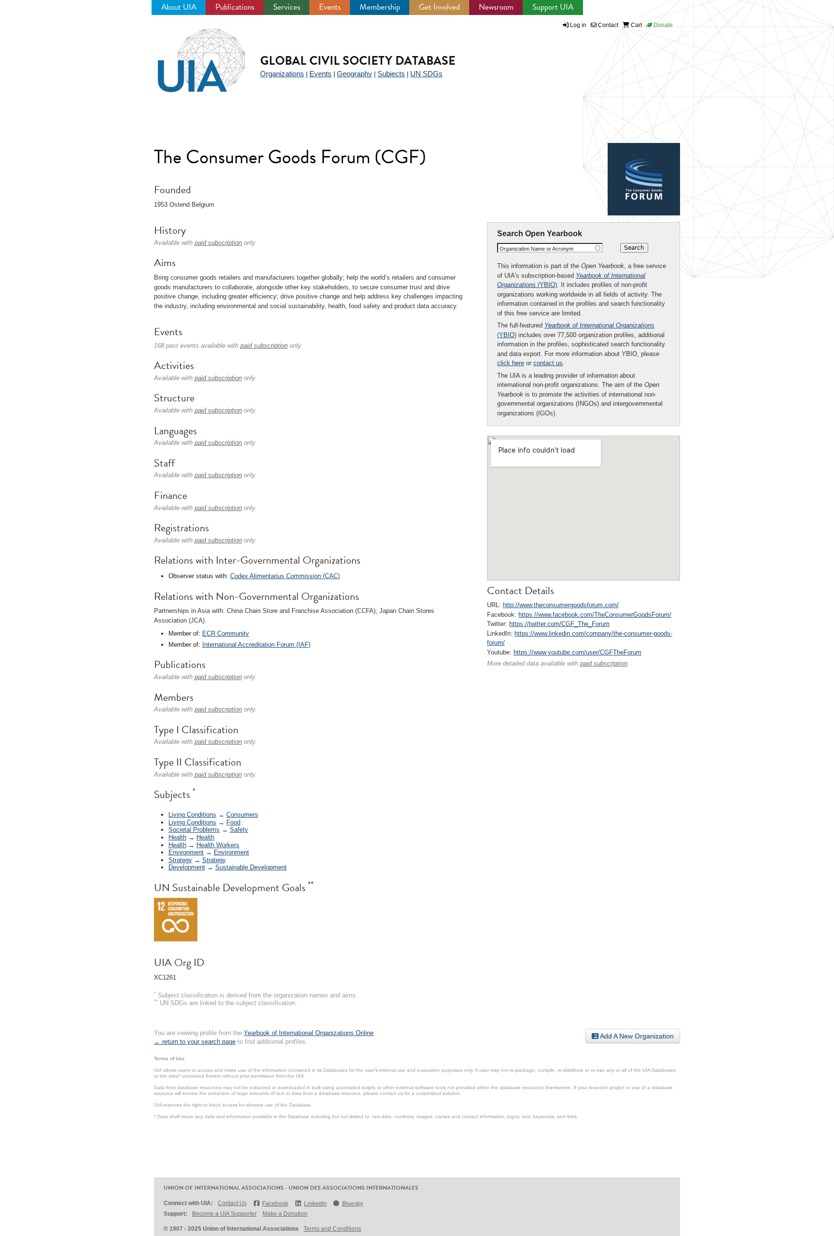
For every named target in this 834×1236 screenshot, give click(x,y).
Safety (239, 829)
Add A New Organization (636, 1036)
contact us (548, 363)
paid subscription (603, 663)
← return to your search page (195, 1041)
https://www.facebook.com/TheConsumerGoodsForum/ (594, 614)
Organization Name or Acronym (536, 249)
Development (186, 867)
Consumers (242, 814)
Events (330, 7)
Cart (635, 25)
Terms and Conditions (332, 1228)
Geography (354, 74)
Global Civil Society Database (358, 61)
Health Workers (217, 845)
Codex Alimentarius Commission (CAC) (285, 576)
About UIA (178, 7)
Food (233, 822)
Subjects (391, 74)
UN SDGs (426, 74)
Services (286, 7)
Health (177, 837)
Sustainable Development (251, 867)
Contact (607, 25)
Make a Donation (285, 1213)
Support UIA (552, 7)
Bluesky (352, 1203)
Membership (380, 7)
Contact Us (232, 1203)
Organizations (282, 74)
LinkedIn (315, 1203)
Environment (186, 852)
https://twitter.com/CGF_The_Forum (559, 623)
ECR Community (225, 633)
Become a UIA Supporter (224, 1213)
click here (510, 363)
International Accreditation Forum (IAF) (256, 644)
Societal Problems (194, 829)
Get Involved (439, 7)
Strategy (180, 860)
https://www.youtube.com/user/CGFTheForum (577, 652)
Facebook (275, 1203)
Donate (662, 25)
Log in (578, 25)
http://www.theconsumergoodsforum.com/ (561, 605)
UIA (190, 55)
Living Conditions (192, 814)
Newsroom (496, 7)
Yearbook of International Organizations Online (309, 1033)
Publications (234, 7)
